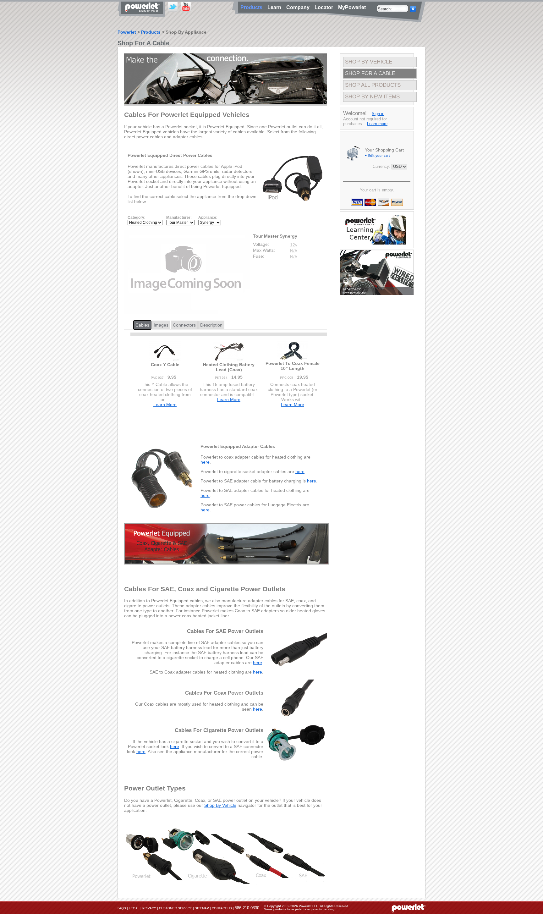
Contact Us (222, 908)
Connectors (184, 325)
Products (151, 32)
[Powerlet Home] (408, 907)
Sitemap (202, 908)
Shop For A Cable (370, 73)
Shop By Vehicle (220, 805)
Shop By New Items (372, 97)
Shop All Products (373, 85)
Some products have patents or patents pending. (300, 909)
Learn (275, 7)
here (205, 462)
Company (299, 7)
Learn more (377, 123)
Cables (142, 325)
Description (211, 325)
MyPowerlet (352, 7)
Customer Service (175, 908)
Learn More (165, 404)
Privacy (149, 908)
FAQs (122, 908)
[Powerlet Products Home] (143, 15)
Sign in (378, 113)
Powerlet (127, 32)
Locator (325, 7)
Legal (134, 908)
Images (161, 325)
